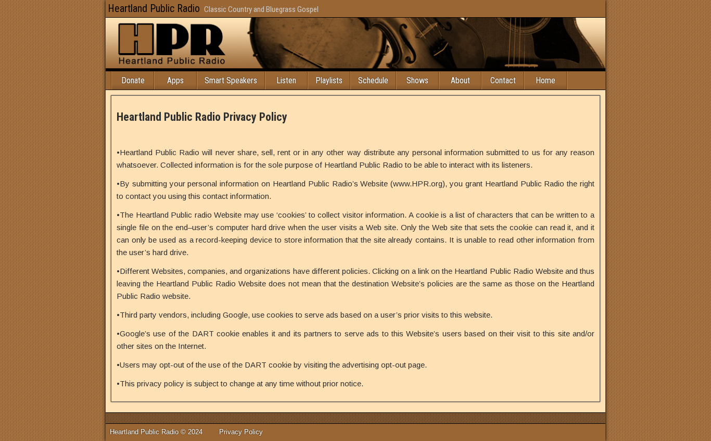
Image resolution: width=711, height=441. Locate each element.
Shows (417, 80)
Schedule (373, 80)
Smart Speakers (231, 80)
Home (545, 80)
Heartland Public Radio (154, 8)
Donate (133, 80)
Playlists (328, 80)
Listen (286, 80)
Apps (175, 80)
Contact (503, 80)
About (460, 80)
